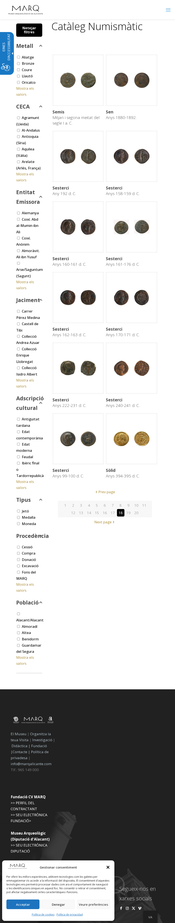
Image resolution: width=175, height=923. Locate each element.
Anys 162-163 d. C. (69, 332)
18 (120, 512)
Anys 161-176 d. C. (123, 261)
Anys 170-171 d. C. (123, 332)
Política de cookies (43, 914)
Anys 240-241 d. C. (123, 402)
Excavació (30, 565)
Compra (28, 553)
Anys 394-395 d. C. (123, 473)
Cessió (27, 546)
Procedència (29, 535)
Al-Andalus (31, 130)
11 (144, 505)
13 (81, 512)
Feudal (27, 456)
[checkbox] (18, 57)
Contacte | (21, 751)
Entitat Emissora (28, 196)
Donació (29, 559)
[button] (108, 867)
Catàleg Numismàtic (97, 26)
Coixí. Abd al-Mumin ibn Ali (27, 225)
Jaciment (28, 300)
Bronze (28, 63)
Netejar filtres (29, 30)
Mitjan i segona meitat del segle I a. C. (76, 117)
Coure (27, 69)
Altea (26, 632)
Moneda (29, 523)
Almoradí (29, 626)
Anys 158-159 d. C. (123, 190)
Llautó (27, 75)
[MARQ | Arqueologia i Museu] (25, 9)
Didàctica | (21, 745)
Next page (103, 521)
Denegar (58, 904)
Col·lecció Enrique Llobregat (26, 355)
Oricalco (29, 82)
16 (105, 512)
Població (27, 602)
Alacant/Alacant (30, 620)
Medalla (28, 517)
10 (136, 505)
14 (89, 512)
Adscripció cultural (29, 403)
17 (113, 512)
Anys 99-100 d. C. (68, 473)
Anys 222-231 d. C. (69, 402)
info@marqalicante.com (31, 763)
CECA (23, 106)
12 (73, 512)
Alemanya (30, 212)
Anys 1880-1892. (121, 114)
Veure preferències (93, 904)
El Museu (18, 733)
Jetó (25, 511)
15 (97, 512)
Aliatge (28, 57)
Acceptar (23, 904)
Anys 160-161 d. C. (69, 261)
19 (128, 512)
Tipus (23, 499)
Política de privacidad (70, 914)
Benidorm (30, 639)
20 (136, 512)
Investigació (42, 739)
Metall (24, 45)
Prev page (106, 491)
